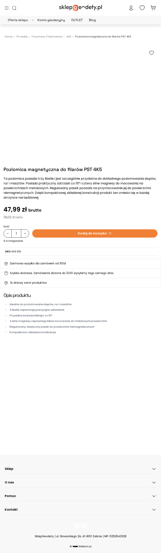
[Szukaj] (14, 8)
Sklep (9, 469)
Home (9, 36)
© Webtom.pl (80, 546)
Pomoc (10, 496)
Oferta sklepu (18, 20)
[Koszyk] (153, 8)
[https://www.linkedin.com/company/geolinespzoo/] (84, 525)
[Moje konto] (131, 8)
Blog (92, 20)
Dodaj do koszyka (92, 233)
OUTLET (77, 20)
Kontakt (11, 509)
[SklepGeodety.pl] (80, 8)
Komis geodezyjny (51, 20)
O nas (9, 482)
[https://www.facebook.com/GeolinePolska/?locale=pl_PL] (77, 525)
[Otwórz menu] (7, 8)
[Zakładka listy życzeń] (142, 8)
